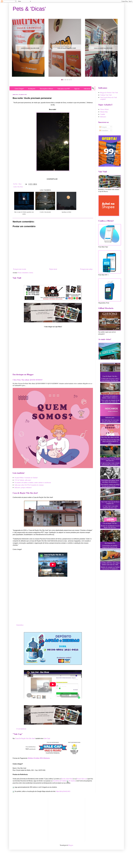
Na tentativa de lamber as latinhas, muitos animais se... (110, 397)
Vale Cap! (47, 738)
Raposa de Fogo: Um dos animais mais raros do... (110, 459)
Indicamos (103, 117)
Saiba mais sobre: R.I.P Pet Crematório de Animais (29, 485)
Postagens (104, 127)
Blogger (70, 845)
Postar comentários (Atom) (25, 272)
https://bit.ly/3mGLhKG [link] (63, 791)
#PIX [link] (41, 758)
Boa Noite (20, 187)
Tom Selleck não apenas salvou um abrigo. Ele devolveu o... (110, 481)
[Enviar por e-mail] (29, 184)
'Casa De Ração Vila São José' (25, 738)
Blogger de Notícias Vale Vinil (109, 92)
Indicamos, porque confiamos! (23, 487)
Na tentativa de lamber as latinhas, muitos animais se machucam (32, 482)
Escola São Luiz (82, 778)
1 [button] (62, 79)
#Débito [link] (30, 758)
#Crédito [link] (36, 758)
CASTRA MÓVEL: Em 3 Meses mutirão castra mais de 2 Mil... (110, 563)
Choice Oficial (104, 109)
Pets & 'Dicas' (29, 9)
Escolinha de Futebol (60, 781)
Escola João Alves (67, 778)
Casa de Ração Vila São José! (30, 48)
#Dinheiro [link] (46, 758)
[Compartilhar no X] (33, 184)
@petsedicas (19, 625)
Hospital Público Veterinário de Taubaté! (26, 478)
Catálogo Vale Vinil (106, 95)
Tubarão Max (104, 112)
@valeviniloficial (21, 729)
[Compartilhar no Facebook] (34, 184)
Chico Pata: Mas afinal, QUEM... (110, 437)
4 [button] (67, 79)
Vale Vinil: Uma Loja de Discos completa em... (110, 502)
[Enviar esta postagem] (26, 184)
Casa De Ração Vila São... (110, 376)
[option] (30, 48)
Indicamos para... (110, 417)
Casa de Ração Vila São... (110, 523)
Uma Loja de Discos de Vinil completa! (108, 98)
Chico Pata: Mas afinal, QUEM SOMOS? (28, 379)
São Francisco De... (110, 543)
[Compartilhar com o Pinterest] (36, 184)
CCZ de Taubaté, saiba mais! (22, 480)
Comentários (104, 130)
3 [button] (65, 79)
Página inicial (53, 269)
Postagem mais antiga (86, 269)
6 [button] (71, 79)
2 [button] (63, 79)
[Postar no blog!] (31, 184)
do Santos (72, 781)
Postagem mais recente (19, 269)
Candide (102, 114)
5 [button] (69, 79)
